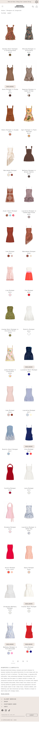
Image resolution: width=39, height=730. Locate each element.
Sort (9, 13)
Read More (5, 693)
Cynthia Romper (10, 488)
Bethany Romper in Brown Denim (29, 171)
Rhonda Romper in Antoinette (29, 49)
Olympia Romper (10, 527)
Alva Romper (29, 449)
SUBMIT (32, 715)
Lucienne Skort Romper (29, 370)
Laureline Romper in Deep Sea (29, 528)
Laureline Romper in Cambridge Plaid (29, 211)
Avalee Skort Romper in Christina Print (10, 330)
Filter (3, 13)
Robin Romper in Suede (10, 130)
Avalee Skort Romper (29, 606)
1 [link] (13, 661)
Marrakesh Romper (10, 170)
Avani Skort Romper (10, 211)
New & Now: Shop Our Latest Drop (19, 1)
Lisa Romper (10, 290)
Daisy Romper (29, 567)
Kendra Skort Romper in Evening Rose (10, 49)
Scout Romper (10, 567)
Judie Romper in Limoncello (10, 370)
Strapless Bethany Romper (10, 607)
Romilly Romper (29, 329)
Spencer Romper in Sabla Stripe (29, 90)
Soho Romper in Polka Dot (10, 90)
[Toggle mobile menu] (2, 6)
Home (3, 10)
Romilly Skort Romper (10, 449)
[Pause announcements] (36, 2)
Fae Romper (29, 290)
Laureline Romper (29, 410)
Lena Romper (29, 488)
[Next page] (27, 661)
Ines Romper (10, 251)
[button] (37, 6)
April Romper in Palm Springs (29, 130)
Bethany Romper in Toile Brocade (10, 648)
